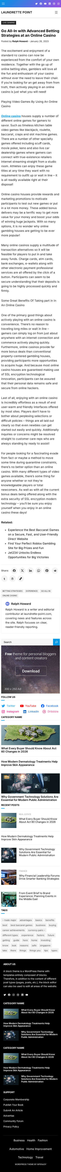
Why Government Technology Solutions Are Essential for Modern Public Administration (29, 798)
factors (40, 935)
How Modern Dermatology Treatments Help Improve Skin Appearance (29, 763)
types (54, 950)
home (34, 940)
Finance (23, 871)
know (5, 945)
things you (35, 950)
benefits (50, 920)
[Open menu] (3, 4)
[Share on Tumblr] (4, 578)
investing (45, 940)
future (51, 935)
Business (40, 925)
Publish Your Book (13, 1104)
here (25, 940)
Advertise (8, 1115)
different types (10, 935)
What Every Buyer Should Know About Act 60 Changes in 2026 (28, 750)
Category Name (11, 717)
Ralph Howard (20, 41)
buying (52, 925)
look (14, 945)
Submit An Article (13, 1110)
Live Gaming (9, 22)
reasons (24, 945)
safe (34, 945)
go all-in (45, 591)
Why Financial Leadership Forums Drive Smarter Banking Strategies (39, 877)
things (23, 950)
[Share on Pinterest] (47, 570)
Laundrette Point (16, 12)
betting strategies (12, 591)
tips (46, 950)
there (13, 950)
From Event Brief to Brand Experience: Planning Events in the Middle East (37, 896)
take (5, 950)
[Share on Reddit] (55, 570)
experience (32, 591)
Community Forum (13, 1121)
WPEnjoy (41, 1164)
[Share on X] (22, 570)
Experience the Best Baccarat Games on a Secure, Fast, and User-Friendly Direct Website (33, 534)
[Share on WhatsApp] (38, 570)
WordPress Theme (24, 1164)
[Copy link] (20, 578)
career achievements (14, 930)
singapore (45, 945)
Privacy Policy (11, 1126)
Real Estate (25, 814)
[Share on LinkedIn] (30, 570)
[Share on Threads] (12, 578)
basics (38, 920)
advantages (26, 920)
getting (6, 940)
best (5, 925)
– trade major (9, 920)
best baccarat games (21, 925)
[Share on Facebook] (14, 570)
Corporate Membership (16, 1099)
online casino (10, 595)
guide (16, 940)
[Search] (56, 642)
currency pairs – (36, 930)
